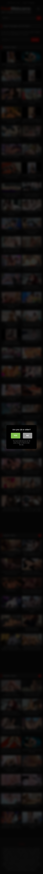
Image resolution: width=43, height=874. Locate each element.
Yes (15, 435)
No (27, 435)
